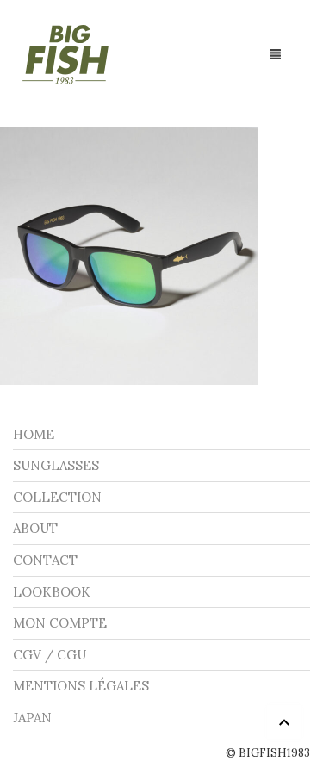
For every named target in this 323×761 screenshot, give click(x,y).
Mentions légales (81, 685)
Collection (57, 497)
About (35, 528)
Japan (32, 717)
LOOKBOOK (51, 592)
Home (33, 434)
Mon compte (60, 623)
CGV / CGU (49, 655)
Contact (45, 560)
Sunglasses (56, 465)
